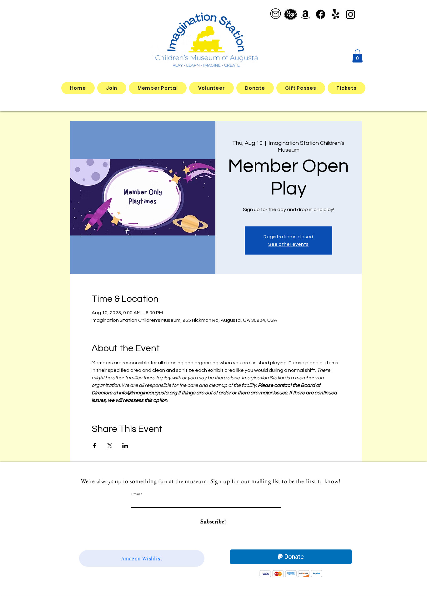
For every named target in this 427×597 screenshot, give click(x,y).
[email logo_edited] (275, 14)
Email (135, 494)
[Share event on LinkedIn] (125, 445)
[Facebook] (320, 14)
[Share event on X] (110, 445)
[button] (357, 56)
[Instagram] (350, 14)
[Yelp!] (335, 14)
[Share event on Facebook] (95, 445)
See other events (288, 244)
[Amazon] (305, 14)
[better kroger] (290, 14)
